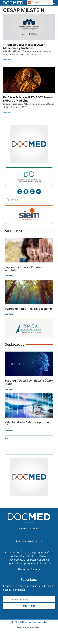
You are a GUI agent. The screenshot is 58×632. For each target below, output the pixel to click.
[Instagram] (19, 191)
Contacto (34, 528)
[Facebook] (26, 191)
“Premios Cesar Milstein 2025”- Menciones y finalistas (24, 46)
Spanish (36, 2)
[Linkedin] (32, 191)
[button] (54, 3)
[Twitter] (38, 191)
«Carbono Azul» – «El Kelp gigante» (29, 308)
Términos (22, 528)
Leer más (7, 60)
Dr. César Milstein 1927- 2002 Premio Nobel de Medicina (28, 99)
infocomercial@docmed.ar (29, 541)
